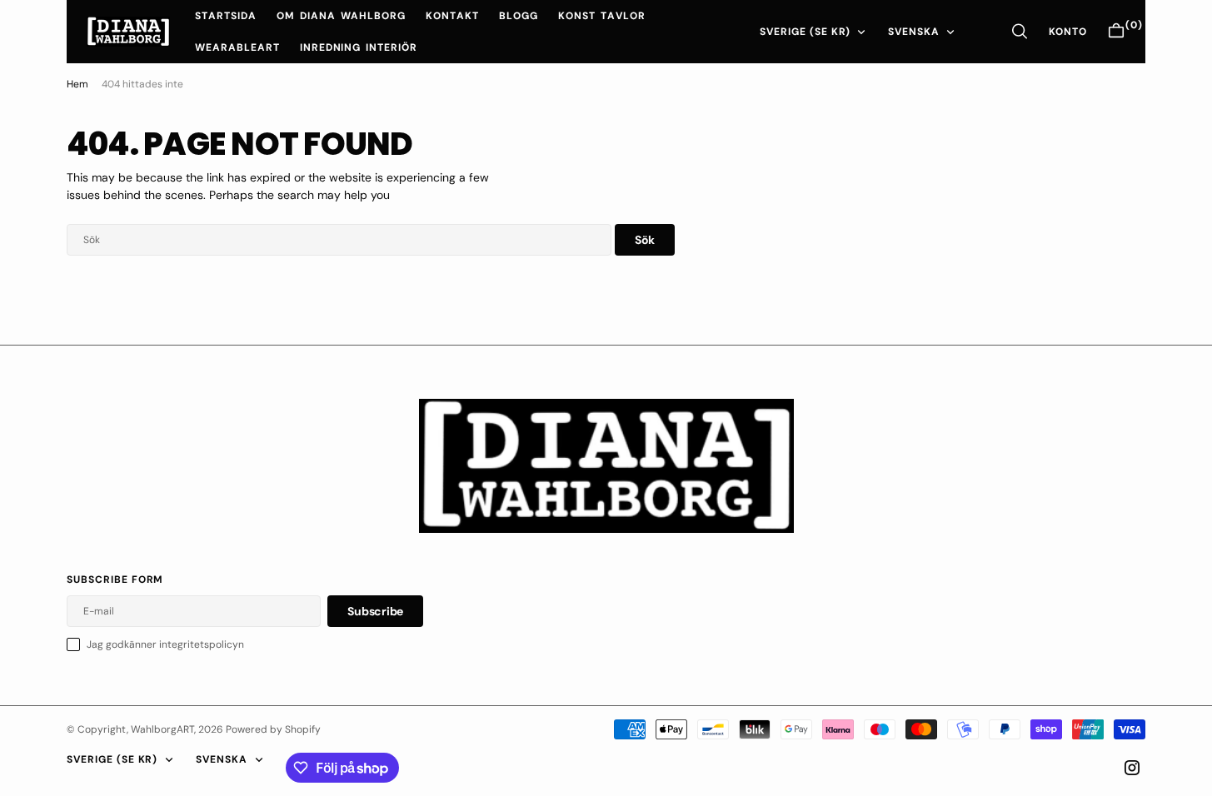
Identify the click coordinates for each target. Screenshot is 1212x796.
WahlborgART (162, 729)
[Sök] (1019, 31)
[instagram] (1132, 767)
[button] (1068, 31)
